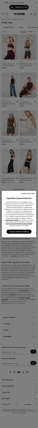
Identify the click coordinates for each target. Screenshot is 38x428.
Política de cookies (11, 220)
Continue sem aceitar (28, 193)
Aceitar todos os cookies (19, 232)
